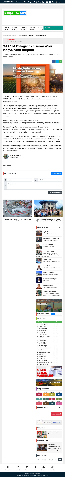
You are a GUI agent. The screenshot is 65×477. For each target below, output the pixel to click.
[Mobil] (36, 1)
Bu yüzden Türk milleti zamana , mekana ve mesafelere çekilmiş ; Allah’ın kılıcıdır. (48, 295)
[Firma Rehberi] (47, 1)
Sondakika (18, 470)
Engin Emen (47, 232)
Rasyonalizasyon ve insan (50, 234)
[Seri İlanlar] (50, 1)
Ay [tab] (60, 314)
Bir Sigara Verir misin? (49, 247)
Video (35, 470)
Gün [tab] (53, 314)
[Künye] (56, 1)
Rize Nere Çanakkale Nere (50, 287)
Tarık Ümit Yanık (49, 251)
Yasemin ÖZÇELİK (49, 245)
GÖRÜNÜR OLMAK (47, 280)
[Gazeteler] (53, 1)
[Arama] (39, 1)
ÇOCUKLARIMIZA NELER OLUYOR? (51, 261)
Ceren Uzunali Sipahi (50, 279)
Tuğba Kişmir (47, 259)
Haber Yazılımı (45, 475)
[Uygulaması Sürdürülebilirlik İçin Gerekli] (42, 447)
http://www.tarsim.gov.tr (17, 130)
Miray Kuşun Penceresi (51, 238)
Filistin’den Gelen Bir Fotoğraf (50, 274)
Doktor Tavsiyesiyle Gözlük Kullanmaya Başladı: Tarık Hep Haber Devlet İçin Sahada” (47, 254)
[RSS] (60, 1)
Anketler (52, 470)
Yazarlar (43, 470)
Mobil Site (8, 470)
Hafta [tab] (56, 314)
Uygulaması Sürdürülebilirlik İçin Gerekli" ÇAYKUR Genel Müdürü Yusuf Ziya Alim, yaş (49, 448)
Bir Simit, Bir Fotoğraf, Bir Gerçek (51, 268)
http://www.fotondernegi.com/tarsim (21, 123)
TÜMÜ (58, 227)
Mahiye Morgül (48, 285)
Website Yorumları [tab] (56, 173)
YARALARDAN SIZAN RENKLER (50, 240)
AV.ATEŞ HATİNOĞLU (50, 292)
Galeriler (27, 470)
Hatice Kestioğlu (49, 272)
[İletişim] (43, 1)
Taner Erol (46, 266)
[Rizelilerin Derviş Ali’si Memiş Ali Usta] (42, 434)
